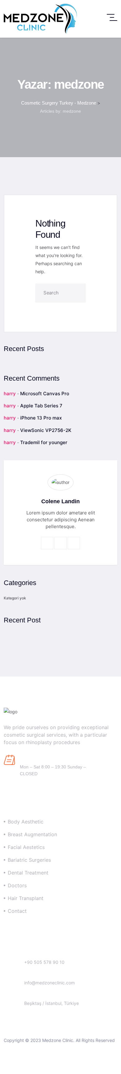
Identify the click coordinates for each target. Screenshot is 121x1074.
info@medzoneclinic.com (49, 982)
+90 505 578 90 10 (44, 962)
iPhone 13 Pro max (41, 418)
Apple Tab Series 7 (41, 406)
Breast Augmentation (32, 834)
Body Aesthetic (25, 821)
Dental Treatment (28, 873)
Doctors (17, 885)
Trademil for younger (43, 442)
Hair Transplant (25, 898)
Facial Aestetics (26, 847)
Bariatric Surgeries (29, 860)
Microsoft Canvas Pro (44, 393)
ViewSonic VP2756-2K (45, 430)
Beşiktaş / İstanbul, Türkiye (51, 1003)
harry (10, 393)
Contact (17, 911)
